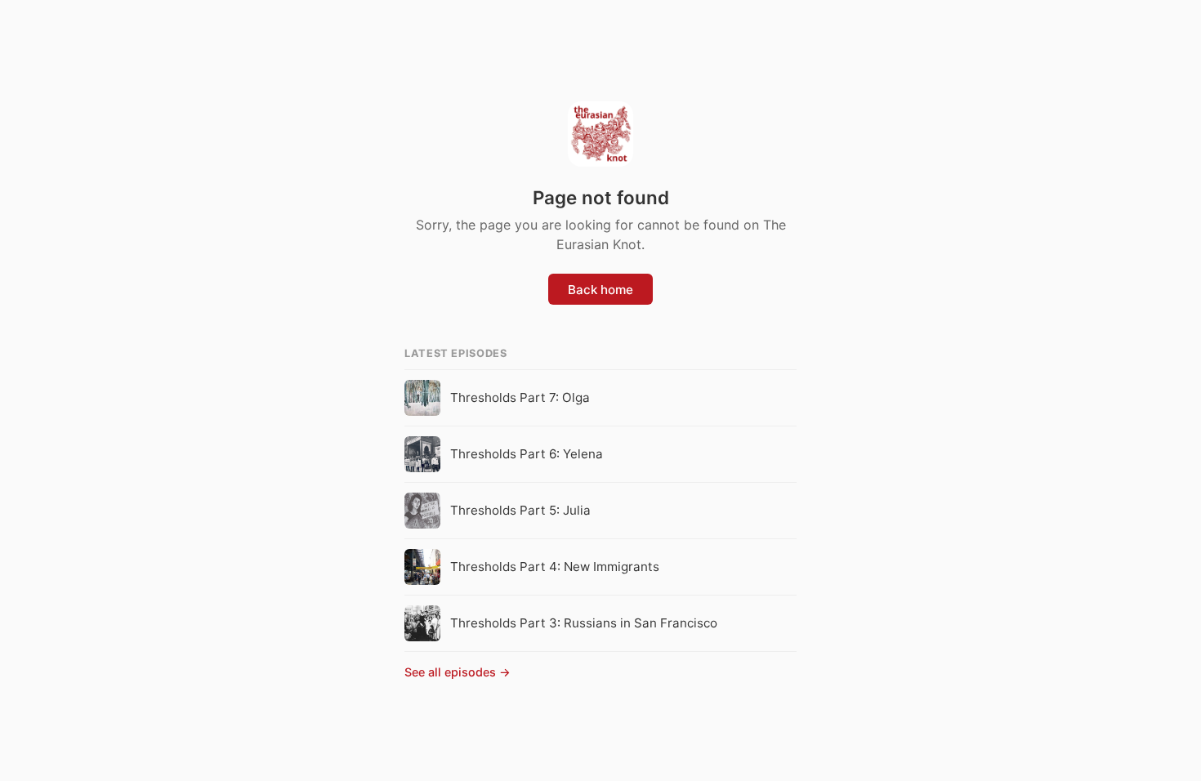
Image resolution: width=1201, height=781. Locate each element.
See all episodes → (457, 672)
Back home (600, 289)
